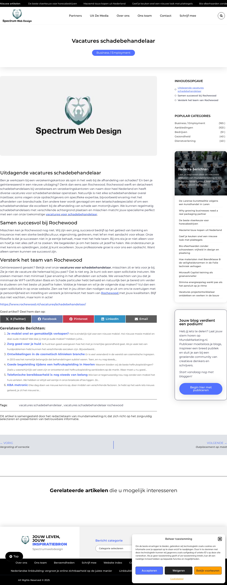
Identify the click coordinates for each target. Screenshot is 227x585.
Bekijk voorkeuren (207, 570)
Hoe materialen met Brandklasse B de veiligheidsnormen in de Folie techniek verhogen (200, 263)
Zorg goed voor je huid (24, 344)
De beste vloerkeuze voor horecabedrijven (38, 3)
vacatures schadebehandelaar (40, 405)
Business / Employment (113, 52)
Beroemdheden (64, 562)
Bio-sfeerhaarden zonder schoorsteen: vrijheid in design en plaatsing (199, 249)
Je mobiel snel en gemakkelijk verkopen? (38, 333)
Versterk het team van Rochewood (198, 100)
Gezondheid (182, 136)
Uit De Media (99, 15)
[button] (220, 539)
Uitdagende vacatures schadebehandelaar (191, 89)
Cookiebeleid (176, 578)
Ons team (145, 15)
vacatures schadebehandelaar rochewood (93, 405)
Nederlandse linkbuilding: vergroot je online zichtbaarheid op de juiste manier (61, 570)
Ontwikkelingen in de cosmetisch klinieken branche (46, 354)
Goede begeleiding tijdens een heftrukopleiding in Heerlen (51, 364)
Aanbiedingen (184, 127)
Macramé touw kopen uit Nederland (90, 3)
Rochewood (110, 293)
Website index (113, 562)
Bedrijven (181, 132)
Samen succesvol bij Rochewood (197, 95)
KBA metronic (17, 385)
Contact (165, 15)
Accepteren (149, 570)
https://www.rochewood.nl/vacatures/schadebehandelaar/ (43, 304)
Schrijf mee (188, 15)
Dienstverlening (185, 140)
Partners (75, 15)
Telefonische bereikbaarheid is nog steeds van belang (47, 374)
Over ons (123, 15)
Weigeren (179, 570)
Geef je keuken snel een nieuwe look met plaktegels (148, 3)
